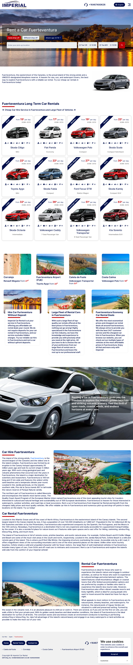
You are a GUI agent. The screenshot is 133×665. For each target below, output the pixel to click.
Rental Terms (18, 643)
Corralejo (9, 277)
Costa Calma (109, 277)
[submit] (122, 45)
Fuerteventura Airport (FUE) (48, 278)
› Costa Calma (47, 649)
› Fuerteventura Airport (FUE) (72, 649)
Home (6, 643)
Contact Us (32, 643)
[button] (129, 4)
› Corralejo (26, 649)
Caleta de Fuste (77, 277)
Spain (10, 637)
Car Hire (4, 637)
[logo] (14, 5)
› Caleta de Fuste (9, 649)
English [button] (120, 5)
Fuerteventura (37, 458)
